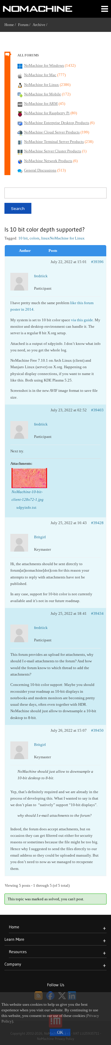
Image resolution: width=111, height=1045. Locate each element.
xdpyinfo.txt (26, 507)
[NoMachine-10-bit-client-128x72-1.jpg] (29, 478)
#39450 (97, 730)
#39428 (97, 523)
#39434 (97, 613)
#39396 (97, 262)
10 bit (23, 238)
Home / (11, 24)
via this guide (82, 320)
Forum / (25, 24)
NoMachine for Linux (67, 238)
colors (34, 238)
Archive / (41, 24)
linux (45, 238)
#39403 (97, 410)
